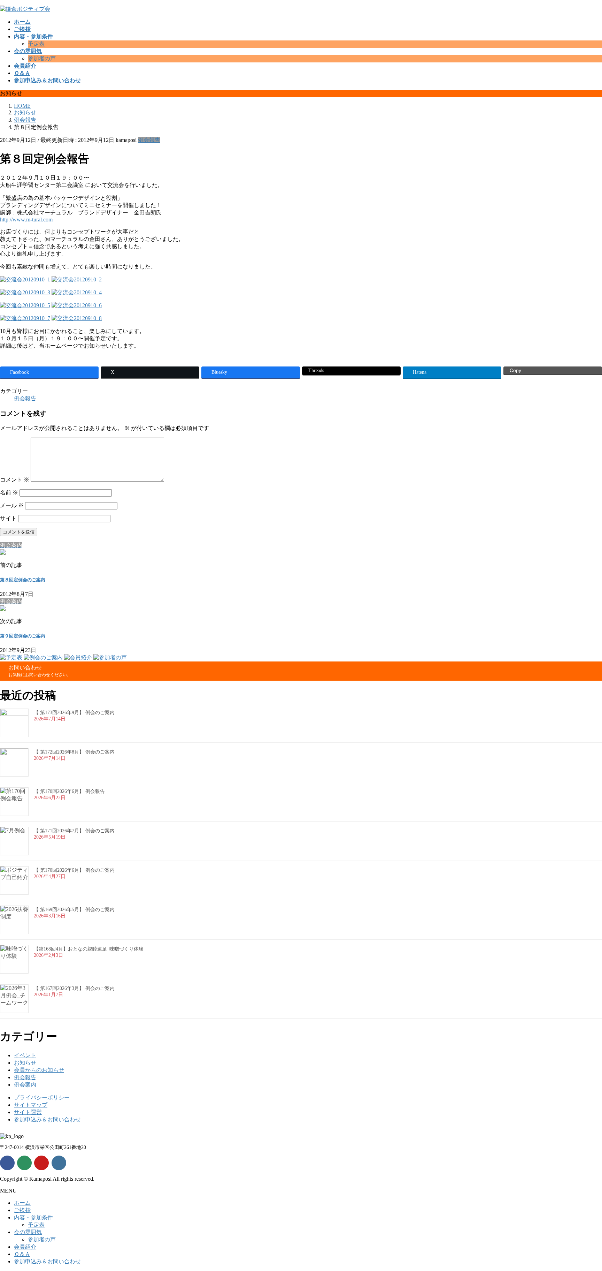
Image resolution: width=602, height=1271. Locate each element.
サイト (8, 518)
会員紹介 (25, 1247)
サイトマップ (30, 1105)
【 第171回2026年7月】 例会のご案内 (74, 830)
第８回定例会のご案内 (22, 579)
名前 (9, 492)
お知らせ (25, 1063)
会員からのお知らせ (39, 1070)
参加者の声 (42, 58)
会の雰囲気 (28, 1232)
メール (12, 505)
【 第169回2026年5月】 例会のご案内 (74, 909)
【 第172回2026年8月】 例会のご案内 (74, 752)
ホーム (22, 1203)
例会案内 (25, 1085)
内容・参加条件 (33, 1217)
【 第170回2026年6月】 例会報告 (69, 791)
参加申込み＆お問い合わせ (47, 1119)
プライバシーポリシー (42, 1097)
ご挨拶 (22, 1210)
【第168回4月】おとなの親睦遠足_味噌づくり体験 (89, 949)
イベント (25, 1055)
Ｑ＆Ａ (22, 1254)
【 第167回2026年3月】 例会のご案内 (74, 988)
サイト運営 (28, 1112)
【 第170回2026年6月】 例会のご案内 (74, 870)
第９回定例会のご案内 (22, 635)
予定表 (36, 44)
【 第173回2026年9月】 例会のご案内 (74, 712)
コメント (14, 480)
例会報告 (149, 140)
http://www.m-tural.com (26, 219)
